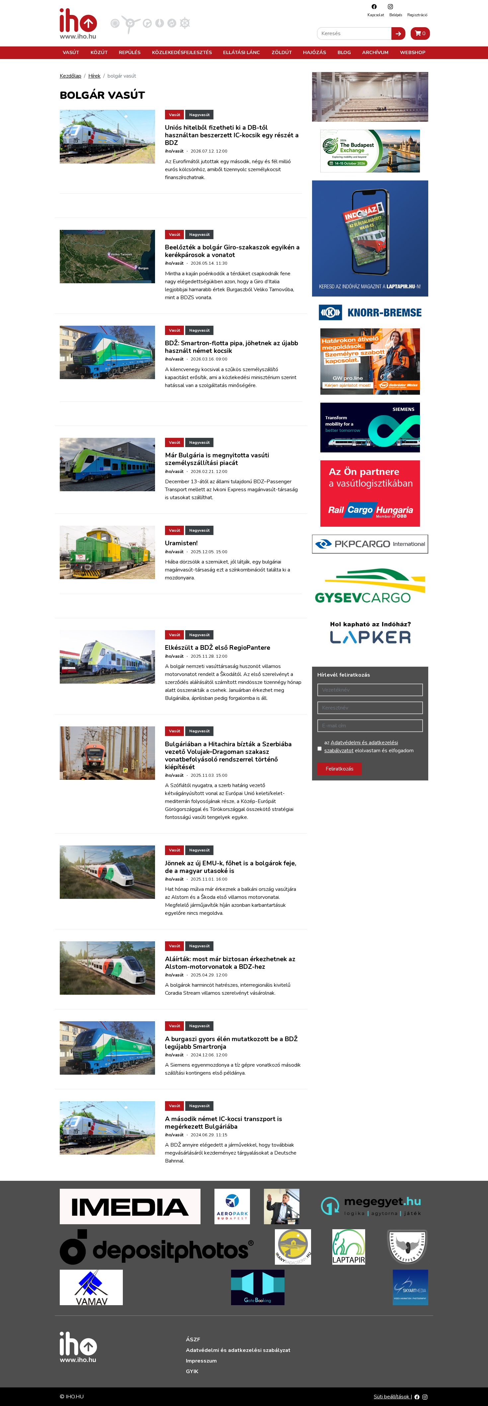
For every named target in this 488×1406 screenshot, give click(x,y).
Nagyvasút (199, 114)
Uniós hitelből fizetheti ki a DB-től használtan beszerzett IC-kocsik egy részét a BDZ (232, 135)
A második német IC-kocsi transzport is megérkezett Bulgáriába (223, 1123)
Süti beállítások (392, 1396)
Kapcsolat (375, 15)
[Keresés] (398, 33)
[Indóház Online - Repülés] (131, 23)
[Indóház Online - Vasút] (115, 23)
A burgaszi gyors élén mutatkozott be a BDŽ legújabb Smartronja (231, 1043)
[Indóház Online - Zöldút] (171, 23)
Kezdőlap (70, 76)
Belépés (395, 15)
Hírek (94, 76)
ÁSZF (193, 1339)
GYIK (192, 1371)
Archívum (375, 52)
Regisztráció (417, 15)
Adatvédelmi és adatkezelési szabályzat (238, 1350)
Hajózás (314, 52)
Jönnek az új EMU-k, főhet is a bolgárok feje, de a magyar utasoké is (230, 867)
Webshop (412, 52)
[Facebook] (372, 6)
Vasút (71, 52)
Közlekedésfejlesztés (182, 52)
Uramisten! (181, 543)
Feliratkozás (340, 768)
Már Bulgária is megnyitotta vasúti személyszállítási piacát (217, 459)
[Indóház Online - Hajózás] (185, 23)
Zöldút (282, 52)
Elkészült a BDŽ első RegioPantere (217, 647)
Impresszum (201, 1361)
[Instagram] (388, 6)
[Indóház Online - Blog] (159, 23)
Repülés (129, 52)
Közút (99, 52)
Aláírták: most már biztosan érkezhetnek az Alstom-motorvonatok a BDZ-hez (230, 963)
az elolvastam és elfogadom (369, 746)
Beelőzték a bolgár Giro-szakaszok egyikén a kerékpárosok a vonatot (232, 251)
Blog (344, 52)
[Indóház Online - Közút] (147, 23)
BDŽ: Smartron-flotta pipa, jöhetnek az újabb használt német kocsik (231, 347)
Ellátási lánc (241, 52)
